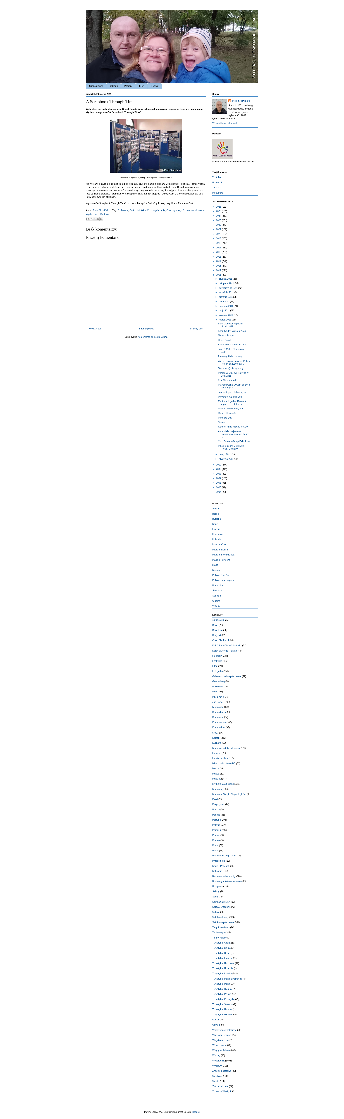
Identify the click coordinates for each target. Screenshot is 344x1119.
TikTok (215, 187)
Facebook (217, 182)
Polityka (216, 819)
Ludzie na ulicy (220, 758)
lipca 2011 (224, 301)
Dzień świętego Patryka (224, 650)
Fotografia (217, 671)
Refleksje (217, 871)
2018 (219, 243)
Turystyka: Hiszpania (223, 963)
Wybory (216, 1055)
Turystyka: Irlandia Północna (227, 978)
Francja (216, 529)
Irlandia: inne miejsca (223, 554)
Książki (216, 738)
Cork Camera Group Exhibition (234, 441)
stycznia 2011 (226, 459)
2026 (219, 206)
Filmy (141, 86)
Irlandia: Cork (219, 544)
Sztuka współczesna (193, 210)
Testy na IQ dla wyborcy (230, 368)
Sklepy (215, 891)
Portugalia (217, 585)
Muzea (215, 773)
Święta (215, 1081)
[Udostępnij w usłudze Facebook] (98, 219)
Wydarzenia (92, 214)
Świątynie (217, 1076)
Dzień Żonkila (225, 340)
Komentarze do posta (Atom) (153, 337)
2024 (219, 215)
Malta (215, 565)
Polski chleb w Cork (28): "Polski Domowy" (231, 447)
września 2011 (226, 292)
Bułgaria (216, 518)
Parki (215, 799)
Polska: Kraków (220, 575)
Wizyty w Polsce (221, 1050)
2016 (219, 252)
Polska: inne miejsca (223, 580)
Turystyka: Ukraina (222, 1009)
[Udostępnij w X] (94, 219)
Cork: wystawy (173, 210)
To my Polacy (219, 937)
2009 (219, 469)
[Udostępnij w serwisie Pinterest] (101, 219)
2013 (219, 265)
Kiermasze (217, 707)
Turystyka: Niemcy (222, 989)
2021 (219, 229)
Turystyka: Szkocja (222, 1004)
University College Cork (230, 396)
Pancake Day (225, 417)
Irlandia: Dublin (220, 549)
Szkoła (215, 912)
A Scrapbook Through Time (232, 344)
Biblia (215, 625)
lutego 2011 (225, 454)
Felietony (217, 655)
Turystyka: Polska (221, 994)
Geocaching (218, 681)
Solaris (221, 422)
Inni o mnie (218, 696)
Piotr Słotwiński (101, 210)
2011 (219, 275)
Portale (216, 840)
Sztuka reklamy (220, 917)
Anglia (215, 508)
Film (214, 666)
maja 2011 (224, 310)
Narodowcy (218, 789)
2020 (219, 234)
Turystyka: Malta (221, 983)
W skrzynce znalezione (224, 1030)
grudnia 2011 (226, 278)
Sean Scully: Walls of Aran (232, 331)
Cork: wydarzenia (156, 210)
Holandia (216, 539)
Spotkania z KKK (221, 902)
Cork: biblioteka (138, 210)
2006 (219, 482)
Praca (215, 845)
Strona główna (96, 86)
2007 (219, 478)
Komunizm (217, 717)
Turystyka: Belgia (221, 948)
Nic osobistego (225, 335)
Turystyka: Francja (222, 958)
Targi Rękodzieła (221, 927)
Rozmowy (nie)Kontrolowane (227, 881)
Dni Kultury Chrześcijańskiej (227, 645)
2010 (219, 464)
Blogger (195, 1112)
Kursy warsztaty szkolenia (226, 748)
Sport (215, 896)
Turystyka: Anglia (221, 942)
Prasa (215, 850)
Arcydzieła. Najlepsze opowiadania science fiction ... (233, 434)
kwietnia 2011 (226, 315)
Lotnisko (216, 753)
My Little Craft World (223, 784)
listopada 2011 (227, 283)
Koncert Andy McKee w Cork (233, 426)
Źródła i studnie (220, 1086)
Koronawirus (218, 727)
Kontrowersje (219, 722)
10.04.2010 (218, 620)
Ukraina (216, 601)
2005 (219, 487)
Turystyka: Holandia (222, 968)
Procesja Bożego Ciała (224, 855)
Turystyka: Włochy (222, 1014)
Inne (214, 691)
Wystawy (104, 214)
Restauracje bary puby (224, 876)
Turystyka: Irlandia (222, 973)
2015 (219, 256)
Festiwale (217, 661)
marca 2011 (225, 319)
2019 (219, 238)
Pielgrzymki (218, 804)
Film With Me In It (227, 380)
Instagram (217, 192)
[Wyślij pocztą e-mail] (87, 219)
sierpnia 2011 (226, 297)
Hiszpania (217, 534)
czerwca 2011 (226, 306)
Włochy (216, 606)
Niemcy (216, 570)
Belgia (215, 513)
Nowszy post (95, 328)
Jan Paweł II (218, 702)
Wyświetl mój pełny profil (225, 123)
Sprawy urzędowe (221, 907)
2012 (219, 270)
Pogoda (216, 814)
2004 (219, 492)
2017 (219, 247)
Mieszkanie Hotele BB (223, 763)
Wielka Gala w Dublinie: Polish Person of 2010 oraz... (234, 362)
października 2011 (228, 288)
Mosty (215, 768)
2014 (219, 261)
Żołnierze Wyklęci (221, 1091)
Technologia (218, 932)
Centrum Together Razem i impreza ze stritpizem (232, 402)
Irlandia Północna (221, 560)
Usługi (215, 1019)
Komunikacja (219, 712)
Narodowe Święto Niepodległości (229, 794)
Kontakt (154, 86)
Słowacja (217, 590)
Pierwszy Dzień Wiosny (230, 356)
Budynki (216, 635)
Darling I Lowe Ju (227, 413)
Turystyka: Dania (221, 953)
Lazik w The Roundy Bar (230, 408)
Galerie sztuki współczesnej (226, 676)
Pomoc (216, 835)
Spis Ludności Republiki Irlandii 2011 (230, 325)
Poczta (216, 809)
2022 (219, 225)
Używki (216, 1024)
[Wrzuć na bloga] (91, 219)
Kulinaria (216, 743)
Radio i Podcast (220, 866)
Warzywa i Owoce (221, 1035)
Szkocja (216, 595)
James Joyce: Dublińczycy (232, 392)
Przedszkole (218, 860)
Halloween (217, 686)
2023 (219, 220)
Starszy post (196, 328)
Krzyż (215, 732)
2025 (219, 211)
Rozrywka (217, 886)
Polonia (216, 825)
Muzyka (216, 778)
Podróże (128, 86)
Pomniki (216, 830)
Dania (215, 524)
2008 (219, 473)
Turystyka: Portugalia (223, 999)
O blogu (114, 86)
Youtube (216, 177)
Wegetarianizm (220, 1040)
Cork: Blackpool (220, 640)
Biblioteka (123, 210)
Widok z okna (219, 1045)
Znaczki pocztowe (221, 1071)
